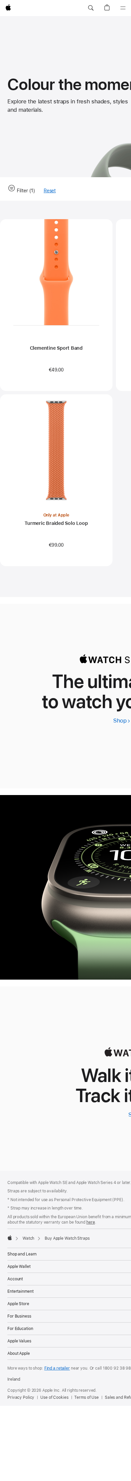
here (90, 1222)
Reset (50, 191)
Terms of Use (86, 1397)
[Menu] (123, 8)
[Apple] (9, 1238)
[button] (91, 8)
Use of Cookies (54, 1397)
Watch (28, 1238)
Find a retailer (57, 1368)
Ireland (13, 1379)
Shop (121, 720)
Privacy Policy (20, 1397)
